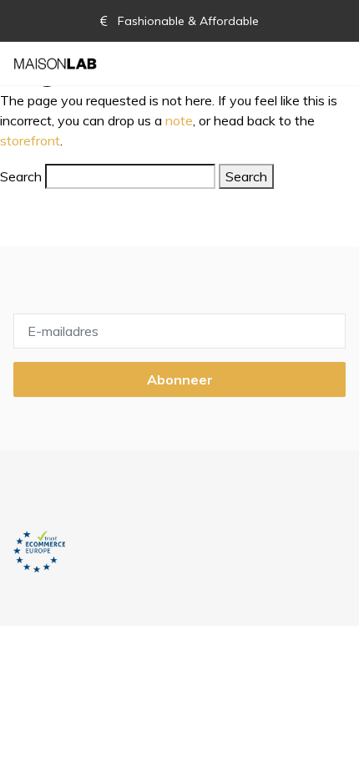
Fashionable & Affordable (186, 20)
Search (21, 176)
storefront (30, 140)
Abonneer (180, 379)
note (179, 120)
